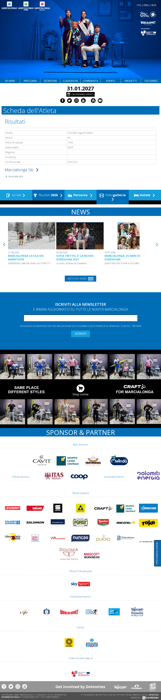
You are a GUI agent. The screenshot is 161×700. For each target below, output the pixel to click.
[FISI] (47, 617)
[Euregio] (118, 32)
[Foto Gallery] (93, 100)
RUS (153, 5)
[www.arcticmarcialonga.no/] (92, 648)
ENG (146, 5)
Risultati (48, 195)
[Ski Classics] (114, 617)
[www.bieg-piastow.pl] (69, 648)
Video (115, 195)
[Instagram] (76, 100)
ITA (139, 5)
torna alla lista (15, 176)
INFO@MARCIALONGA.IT (11, 697)
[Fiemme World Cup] (137, 617)
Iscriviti (16, 195)
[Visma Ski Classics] (118, 14)
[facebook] (62, 100)
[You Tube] (83, 100)
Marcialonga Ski (19, 169)
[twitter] (69, 100)
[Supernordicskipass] (92, 617)
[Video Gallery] (100, 100)
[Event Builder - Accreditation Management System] (150, 698)
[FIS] (80, 587)
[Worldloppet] (118, 23)
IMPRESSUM (153, 695)
